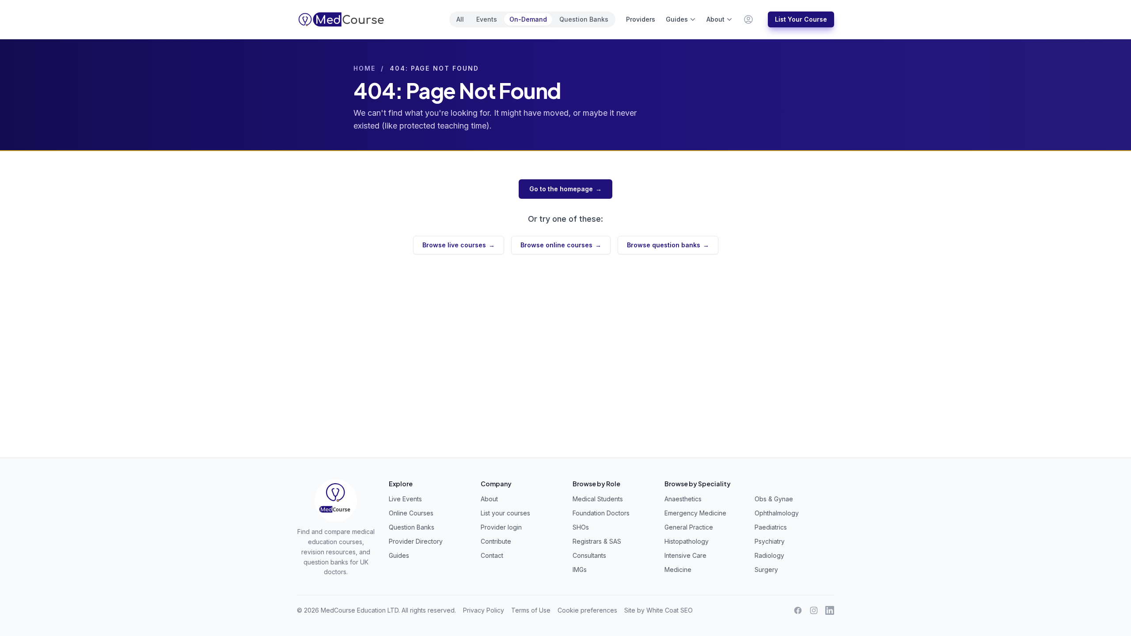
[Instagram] (813, 610)
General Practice (688, 527)
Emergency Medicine (695, 513)
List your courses (505, 513)
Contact (492, 555)
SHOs (581, 527)
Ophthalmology (777, 513)
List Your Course (801, 19)
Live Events (405, 499)
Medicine (677, 569)
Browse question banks (668, 245)
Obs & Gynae (774, 499)
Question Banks (583, 19)
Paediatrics (771, 527)
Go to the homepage (565, 189)
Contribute (496, 541)
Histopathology (686, 541)
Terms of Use (530, 610)
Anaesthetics (683, 499)
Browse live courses (458, 245)
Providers (640, 19)
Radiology (769, 555)
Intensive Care (685, 555)
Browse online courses (560, 245)
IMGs (580, 569)
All (460, 19)
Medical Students (598, 499)
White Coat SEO (669, 610)
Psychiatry (770, 541)
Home (364, 68)
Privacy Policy (483, 610)
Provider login (501, 527)
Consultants (589, 555)
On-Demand (528, 19)
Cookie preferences (587, 610)
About (715, 19)
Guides (677, 19)
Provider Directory (416, 541)
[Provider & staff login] (748, 19)
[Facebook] (797, 610)
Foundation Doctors (601, 513)
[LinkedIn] (829, 610)
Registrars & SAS (597, 541)
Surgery (766, 569)
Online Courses (411, 513)
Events (486, 19)
